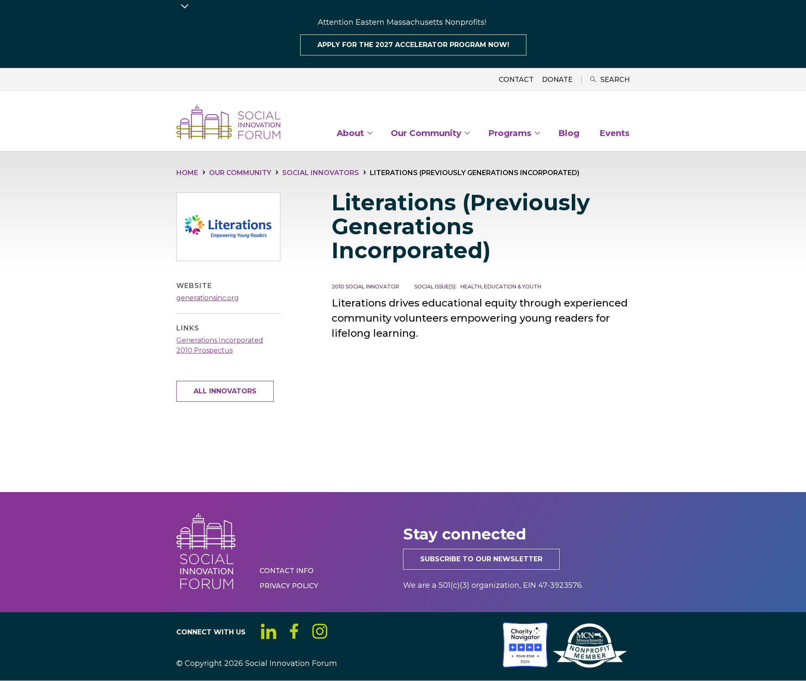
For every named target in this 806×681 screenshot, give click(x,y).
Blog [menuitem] (568, 133)
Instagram (319, 631)
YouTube (345, 631)
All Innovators (225, 391)
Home (187, 173)
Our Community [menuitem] (426, 135)
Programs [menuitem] (509, 135)
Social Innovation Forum (228, 122)
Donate (557, 80)
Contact (516, 80)
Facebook (294, 631)
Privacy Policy (288, 586)
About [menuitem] (350, 135)
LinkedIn (268, 631)
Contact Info (286, 571)
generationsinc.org (207, 298)
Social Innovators (320, 173)
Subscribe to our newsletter (481, 559)
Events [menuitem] (614, 133)
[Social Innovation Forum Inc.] (501, 665)
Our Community (240, 173)
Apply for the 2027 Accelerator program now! (413, 45)
